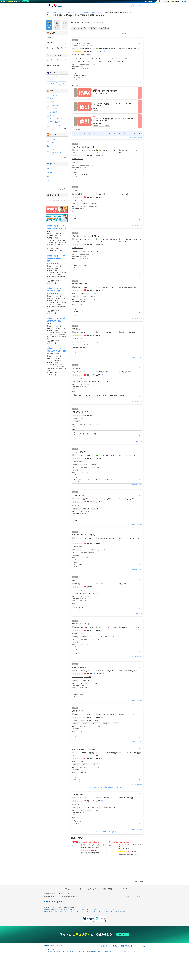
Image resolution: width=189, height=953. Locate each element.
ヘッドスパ (53, 139)
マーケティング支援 (91, 951)
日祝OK (85, 58)
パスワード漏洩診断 (80, 909)
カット (52, 142)
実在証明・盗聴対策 (48, 911)
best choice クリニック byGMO (52, 896)
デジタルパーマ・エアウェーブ (57, 153)
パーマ (52, 149)
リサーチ (100, 951)
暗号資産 (118, 951)
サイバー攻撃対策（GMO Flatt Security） (94, 911)
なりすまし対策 (108, 911)
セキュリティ (82, 951)
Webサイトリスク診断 (91, 909)
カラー (52, 146)
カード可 (114, 58)
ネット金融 (112, 951)
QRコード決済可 (124, 58)
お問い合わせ (92, 889)
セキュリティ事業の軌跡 (119, 911)
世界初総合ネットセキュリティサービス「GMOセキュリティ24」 (58, 909)
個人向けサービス (126, 951)
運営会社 (52, 893)
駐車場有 (104, 58)
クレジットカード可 (56, 118)
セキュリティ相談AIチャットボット (106, 909)
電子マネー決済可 (77, 61)
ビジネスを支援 (73, 951)
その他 (133, 951)
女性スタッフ (89, 61)
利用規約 (46, 893)
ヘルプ (79, 889)
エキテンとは (66, 889)
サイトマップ (123, 889)
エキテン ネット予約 (56, 95)
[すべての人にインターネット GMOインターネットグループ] (175, 1)
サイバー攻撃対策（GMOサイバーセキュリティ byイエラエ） (69, 911)
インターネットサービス (49, 951)
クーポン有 (94, 58)
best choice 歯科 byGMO (70, 896)
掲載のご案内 (107, 889)
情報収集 (106, 951)
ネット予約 (75, 58)
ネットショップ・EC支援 (62, 951)
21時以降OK (85, 723)
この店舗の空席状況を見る (136, 137)
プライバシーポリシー (64, 893)
